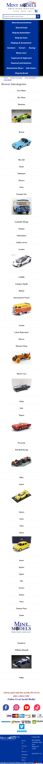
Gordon (21, 249)
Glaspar (21, 229)
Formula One (21, 194)
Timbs (21, 615)
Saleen (21, 484)
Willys (21, 678)
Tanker (21, 595)
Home (6, 78)
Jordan (21, 325)
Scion (21, 519)
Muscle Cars (21, 374)
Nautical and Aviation (21, 63)
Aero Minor (21, 91)
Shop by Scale (21, 38)
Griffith (21, 277)
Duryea (21, 180)
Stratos (21, 588)
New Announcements (21, 22)
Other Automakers (30, 78)
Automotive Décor (15, 68)
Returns (24, 751)
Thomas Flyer (21, 608)
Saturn (21, 512)
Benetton (21, 104)
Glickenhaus (21, 236)
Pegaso (21, 415)
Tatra (21, 602)
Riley (22, 477)
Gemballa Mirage (21, 222)
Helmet (21, 291)
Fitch (22, 187)
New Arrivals (21, 27)
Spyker (21, 567)
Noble (21, 401)
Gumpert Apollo (21, 284)
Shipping (25, 755)
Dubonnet (21, 173)
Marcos (21, 339)
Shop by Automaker (21, 32)
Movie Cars (21, 53)
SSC (21, 581)
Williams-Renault (21, 650)
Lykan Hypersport (21, 332)
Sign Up (23, 11)
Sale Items (30, 68)
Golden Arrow (21, 242)
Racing (32, 48)
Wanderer (21, 643)
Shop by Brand (21, 73)
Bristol (21, 132)
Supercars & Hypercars (21, 58)
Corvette (11, 48)
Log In (30, 11)
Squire (21, 574)
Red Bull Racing (21, 450)
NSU (21, 408)
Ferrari (22, 48)
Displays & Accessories (21, 43)
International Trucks (22, 298)
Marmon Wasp (21, 346)
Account (16, 11)
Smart (21, 560)
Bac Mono (22, 97)
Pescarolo (21, 443)
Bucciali (21, 160)
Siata (22, 526)
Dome (21, 167)
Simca (21, 533)
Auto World (7, 80)
